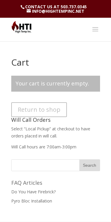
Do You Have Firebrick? (33, 192)
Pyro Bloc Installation (31, 201)
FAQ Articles (26, 182)
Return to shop (39, 110)
